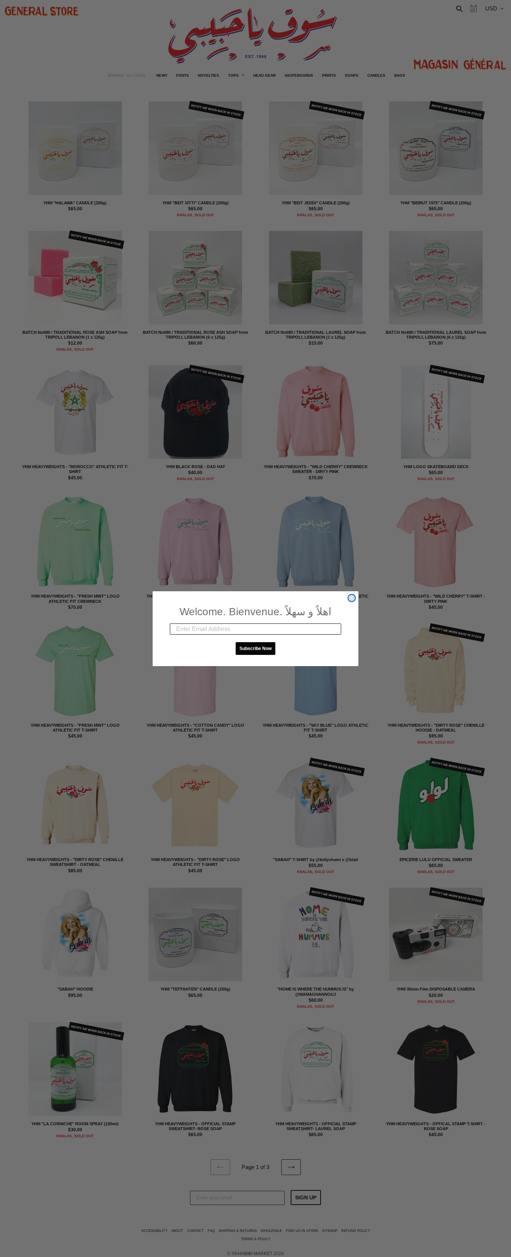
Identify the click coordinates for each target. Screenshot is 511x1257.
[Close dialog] (351, 598)
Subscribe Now (255, 648)
